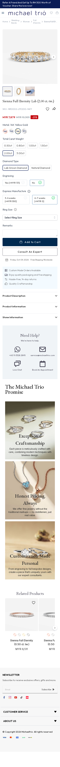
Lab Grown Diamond (15, 167)
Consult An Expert (30, 251)
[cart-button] (57, 12)
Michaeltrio (27, 731)
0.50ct (8, 145)
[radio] (15, 183)
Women (26, 21)
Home (5, 21)
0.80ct (20, 145)
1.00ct (32, 145)
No (33, 182)
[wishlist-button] (51, 12)
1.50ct (43, 145)
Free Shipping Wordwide (41, 260)
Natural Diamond (40, 167)
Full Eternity (36, 21)
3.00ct (20, 153)
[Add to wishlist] (48, 109)
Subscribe (46, 689)
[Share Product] (54, 109)
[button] (3, 13)
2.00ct (8, 153)
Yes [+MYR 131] (12, 182)
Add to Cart (32, 242)
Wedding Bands (15, 21)
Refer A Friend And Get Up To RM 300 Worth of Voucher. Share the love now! (27, 4)
